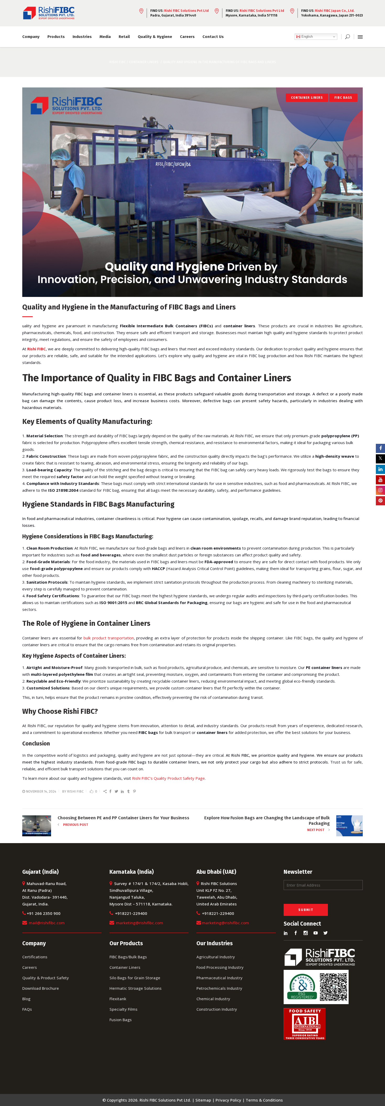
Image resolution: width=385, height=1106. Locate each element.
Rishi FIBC (75, 791)
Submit (305, 910)
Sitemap (203, 1100)
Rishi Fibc (117, 62)
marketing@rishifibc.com (139, 922)
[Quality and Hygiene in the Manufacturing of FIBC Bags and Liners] (192, 192)
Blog (26, 998)
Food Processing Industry (220, 967)
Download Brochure (40, 988)
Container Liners (143, 62)
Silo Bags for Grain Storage (134, 977)
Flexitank (117, 998)
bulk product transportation (109, 637)
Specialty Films (123, 1009)
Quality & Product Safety (45, 977)
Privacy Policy (228, 1100)
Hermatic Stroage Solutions (135, 988)
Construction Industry (216, 1009)
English (306, 36)
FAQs (27, 1009)
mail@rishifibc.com (47, 922)
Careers (29, 967)
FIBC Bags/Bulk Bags (128, 956)
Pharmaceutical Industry (219, 977)
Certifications (34, 956)
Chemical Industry (213, 998)
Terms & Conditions (264, 1100)
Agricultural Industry (215, 956)
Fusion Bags (120, 1019)
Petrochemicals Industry (219, 988)
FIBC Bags (343, 97)
